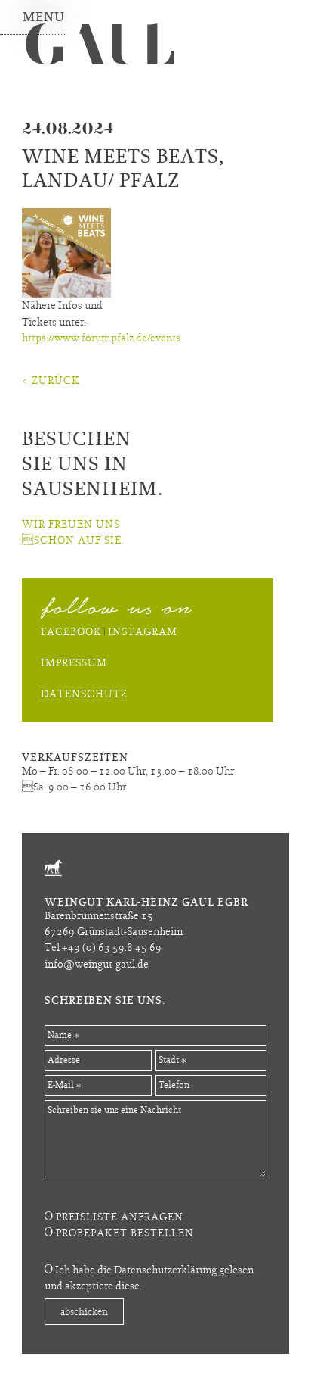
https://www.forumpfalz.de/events (101, 337)
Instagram (142, 631)
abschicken (84, 1311)
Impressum (74, 662)
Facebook (71, 631)
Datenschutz (84, 693)
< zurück (51, 380)
